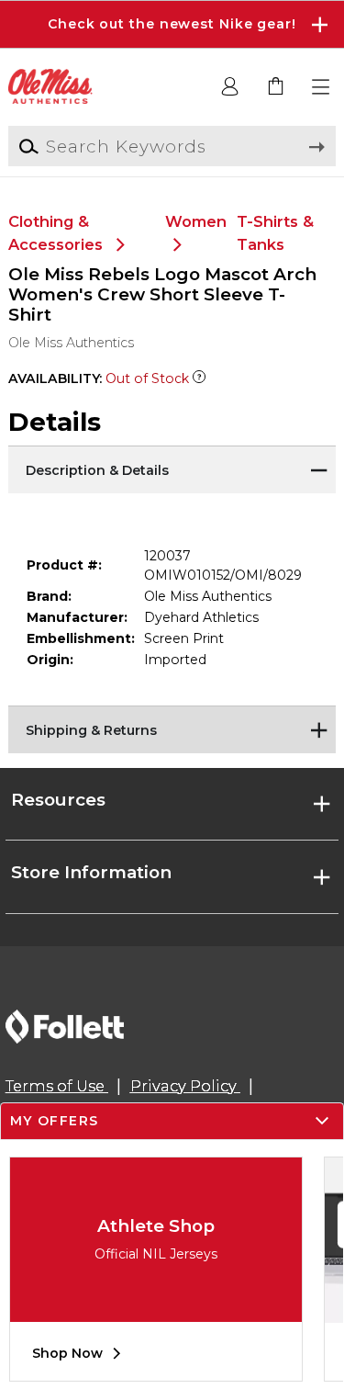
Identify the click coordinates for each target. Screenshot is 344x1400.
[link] (276, 87)
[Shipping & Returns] (171, 728)
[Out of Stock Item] (199, 378)
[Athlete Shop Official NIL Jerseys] (156, 1308)
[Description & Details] (171, 468)
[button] (172, 24)
